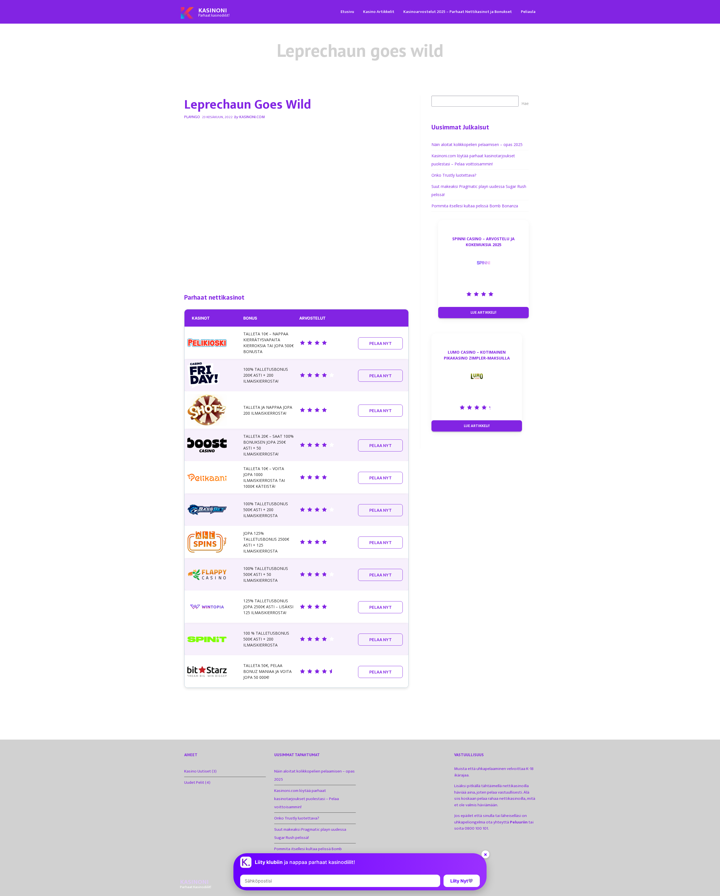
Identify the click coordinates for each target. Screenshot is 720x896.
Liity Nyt (459, 881)
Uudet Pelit (194, 782)
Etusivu (347, 11)
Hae (525, 103)
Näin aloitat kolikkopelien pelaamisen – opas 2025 (477, 144)
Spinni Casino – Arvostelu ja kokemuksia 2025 (483, 241)
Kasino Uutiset (197, 771)
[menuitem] (347, 11)
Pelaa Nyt (380, 343)
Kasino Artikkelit (378, 11)
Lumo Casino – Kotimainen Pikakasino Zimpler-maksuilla (477, 355)
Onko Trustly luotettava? (453, 175)
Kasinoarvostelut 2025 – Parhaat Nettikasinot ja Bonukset (457, 11)
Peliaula (528, 11)
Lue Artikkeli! (483, 312)
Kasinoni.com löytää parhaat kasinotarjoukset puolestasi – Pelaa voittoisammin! (306, 798)
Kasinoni (212, 10)
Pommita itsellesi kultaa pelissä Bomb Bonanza (474, 205)
